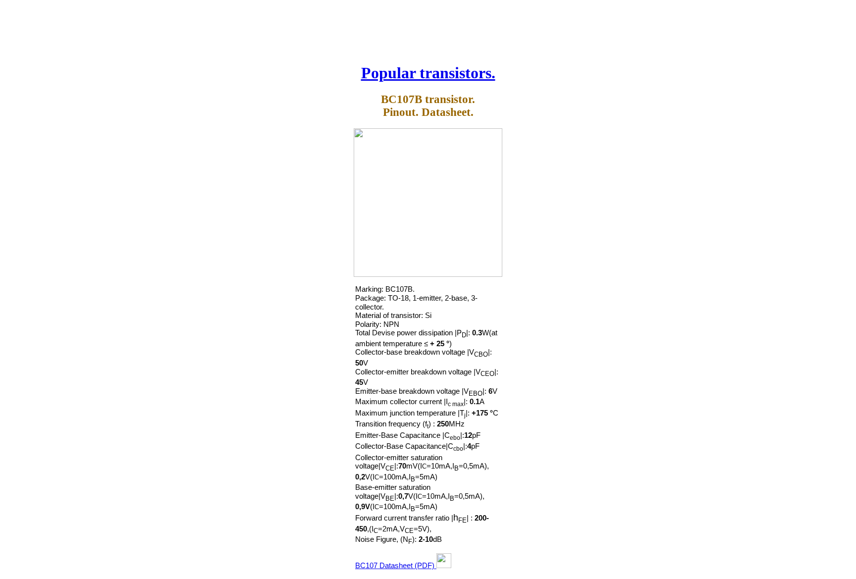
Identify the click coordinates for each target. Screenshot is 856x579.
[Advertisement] (428, 28)
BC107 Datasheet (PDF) (395, 566)
